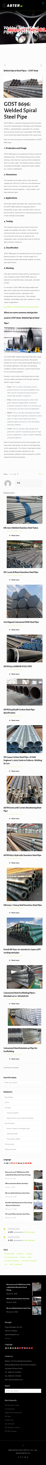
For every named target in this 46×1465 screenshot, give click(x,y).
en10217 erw (9, 1420)
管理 (18, 483)
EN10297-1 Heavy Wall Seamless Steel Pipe (23, 905)
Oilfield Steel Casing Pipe (13, 1412)
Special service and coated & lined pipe (20, 1118)
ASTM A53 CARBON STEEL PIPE (18, 666)
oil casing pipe (9, 1409)
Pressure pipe (9, 1144)
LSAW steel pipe (29, 1232)
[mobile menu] (43, 3)
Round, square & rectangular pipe (18, 1128)
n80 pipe (8, 1416)
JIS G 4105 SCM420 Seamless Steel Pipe (21, 572)
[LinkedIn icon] (25, 1457)
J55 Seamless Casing (12, 1427)
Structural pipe (10, 1123)
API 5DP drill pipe (11, 1431)
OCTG (7, 1102)
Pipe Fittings (9, 1097)
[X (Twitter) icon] (21, 1457)
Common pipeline (13, 1113)
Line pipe (8, 1107)
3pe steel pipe (9, 1424)
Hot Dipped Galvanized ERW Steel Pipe (21, 622)
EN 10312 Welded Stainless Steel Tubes (21, 528)
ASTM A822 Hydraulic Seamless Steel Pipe (22, 855)
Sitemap (7, 1338)
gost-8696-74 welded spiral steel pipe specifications (21, 307)
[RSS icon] (27, 1457)
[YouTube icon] (23, 1457)
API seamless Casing (12, 1405)
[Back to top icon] (23, 1445)
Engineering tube (10, 1149)
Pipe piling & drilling (13, 1139)
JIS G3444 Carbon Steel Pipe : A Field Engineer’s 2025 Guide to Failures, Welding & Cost (23, 760)
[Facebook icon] (18, 1457)
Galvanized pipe (12, 1134)
